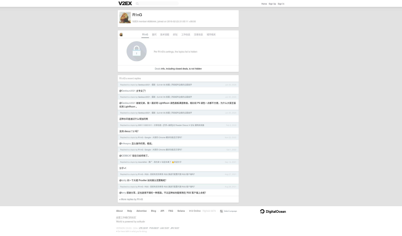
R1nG (145, 34)
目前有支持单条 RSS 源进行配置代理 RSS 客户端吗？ (173, 174)
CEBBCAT (127, 155)
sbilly (124, 180)
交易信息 (198, 34)
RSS (147, 174)
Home (264, 3)
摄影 (153, 84)
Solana (181, 210)
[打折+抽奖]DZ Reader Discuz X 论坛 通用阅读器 (183, 125)
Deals (157, 68)
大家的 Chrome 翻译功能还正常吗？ (167, 137)
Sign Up (272, 3)
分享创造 (157, 125)
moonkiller (142, 162)
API (162, 210)
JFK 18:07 (175, 228)
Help (129, 210)
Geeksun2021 (144, 84)
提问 (154, 34)
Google (148, 137)
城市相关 (211, 34)
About (119, 210)
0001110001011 (145, 125)
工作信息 (185, 34)
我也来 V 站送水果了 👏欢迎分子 (168, 162)
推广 (150, 162)
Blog (153, 210)
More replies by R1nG (132, 199)
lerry (124, 192)
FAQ (170, 210)
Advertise (141, 210)
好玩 (175, 34)
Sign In (281, 3)
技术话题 (164, 34)
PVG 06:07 (154, 228)
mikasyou (126, 143)
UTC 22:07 (143, 228)
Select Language (230, 211)
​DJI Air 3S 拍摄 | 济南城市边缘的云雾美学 (174, 84)
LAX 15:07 (164, 228)
